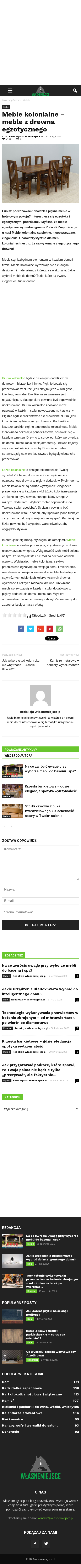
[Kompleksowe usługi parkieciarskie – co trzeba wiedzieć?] (12, 1336)
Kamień (8, 1400)
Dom (5, 999)
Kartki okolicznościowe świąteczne (32, 1394)
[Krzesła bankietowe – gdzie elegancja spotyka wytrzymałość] (12, 791)
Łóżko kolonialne (13, 470)
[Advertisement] (40, 42)
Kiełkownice (12, 1419)
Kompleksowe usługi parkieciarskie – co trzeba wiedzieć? (45, 1334)
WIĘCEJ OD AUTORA (18, 755)
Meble (6, 107)
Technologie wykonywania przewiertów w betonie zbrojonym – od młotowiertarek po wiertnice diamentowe (40, 1018)
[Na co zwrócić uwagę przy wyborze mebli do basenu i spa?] (12, 771)
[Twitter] (46, 1544)
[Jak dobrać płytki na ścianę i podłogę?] (12, 1316)
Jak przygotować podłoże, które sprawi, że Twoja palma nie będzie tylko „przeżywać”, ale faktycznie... (39, 1070)
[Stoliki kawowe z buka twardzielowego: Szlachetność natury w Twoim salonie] (12, 811)
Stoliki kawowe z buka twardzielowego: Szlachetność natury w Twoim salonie (49, 811)
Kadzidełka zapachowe (22, 1388)
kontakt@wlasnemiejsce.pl (55, 1518)
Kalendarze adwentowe (22, 1413)
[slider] (14, 615)
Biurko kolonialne (13, 378)
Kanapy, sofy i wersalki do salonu (30, 1425)
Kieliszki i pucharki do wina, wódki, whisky (37, 1407)
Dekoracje (32, 1359)
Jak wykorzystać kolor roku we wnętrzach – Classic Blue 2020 (20, 665)
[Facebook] (35, 1544)
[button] (75, 90)
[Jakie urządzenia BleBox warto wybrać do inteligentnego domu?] (12, 1261)
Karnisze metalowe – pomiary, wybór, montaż (63, 663)
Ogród (6, 1080)
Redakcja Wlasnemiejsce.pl (26, 136)
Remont (7, 1028)
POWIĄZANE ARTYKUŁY (21, 749)
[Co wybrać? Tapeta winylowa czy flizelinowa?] (12, 1357)
